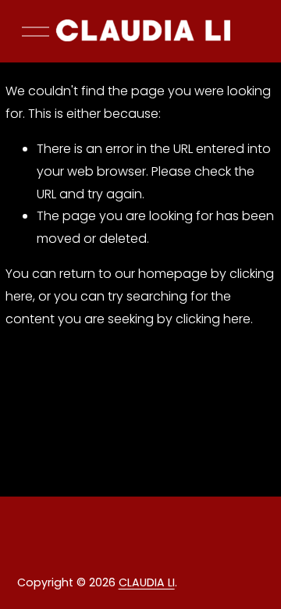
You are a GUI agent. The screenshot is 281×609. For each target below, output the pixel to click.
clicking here (213, 319)
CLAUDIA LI (147, 582)
